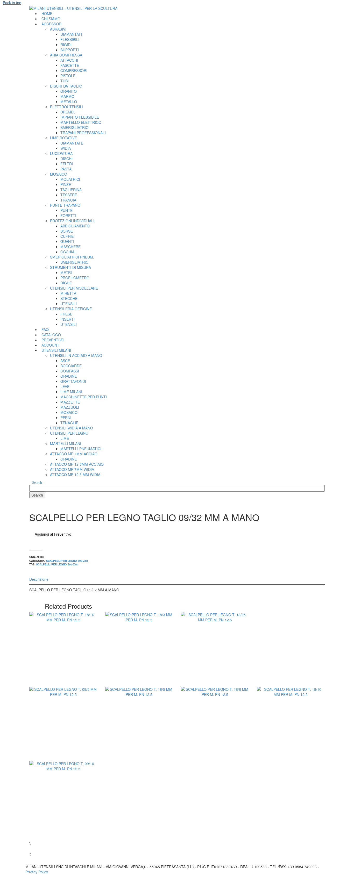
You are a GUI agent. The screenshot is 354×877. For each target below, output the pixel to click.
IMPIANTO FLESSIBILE (79, 117)
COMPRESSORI (73, 70)
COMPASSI (69, 370)
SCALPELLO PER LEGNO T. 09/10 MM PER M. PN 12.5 (63, 807)
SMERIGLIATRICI (74, 127)
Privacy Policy (36, 871)
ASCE (65, 360)
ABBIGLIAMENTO (75, 225)
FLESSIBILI (69, 39)
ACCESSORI (51, 23)
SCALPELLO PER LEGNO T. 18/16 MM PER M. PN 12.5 (63, 658)
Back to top (12, 2)
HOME (46, 13)
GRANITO (68, 91)
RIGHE (66, 282)
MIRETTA (68, 293)
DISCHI (66, 158)
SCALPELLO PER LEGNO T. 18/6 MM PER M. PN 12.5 (215, 732)
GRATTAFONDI (73, 381)
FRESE (66, 314)
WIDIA (65, 148)
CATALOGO (51, 334)
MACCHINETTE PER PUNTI (83, 396)
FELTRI (66, 163)
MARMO (67, 96)
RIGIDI (66, 44)
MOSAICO (68, 412)
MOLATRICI (70, 179)
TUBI (64, 80)
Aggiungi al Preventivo (53, 534)
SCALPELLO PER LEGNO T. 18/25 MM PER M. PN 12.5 (215, 658)
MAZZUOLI (69, 407)
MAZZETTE (70, 402)
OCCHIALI (68, 251)
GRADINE (68, 376)
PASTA (66, 168)
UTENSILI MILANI (56, 350)
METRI (66, 272)
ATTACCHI (69, 60)
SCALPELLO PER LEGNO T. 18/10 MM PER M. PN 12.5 (291, 732)
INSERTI (67, 319)
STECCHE (68, 298)
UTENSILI (68, 303)
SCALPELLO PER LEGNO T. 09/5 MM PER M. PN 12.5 (63, 732)
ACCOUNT (50, 345)
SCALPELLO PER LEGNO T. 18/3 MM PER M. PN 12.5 (139, 658)
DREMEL (67, 111)
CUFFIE (67, 236)
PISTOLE (67, 75)
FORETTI (68, 215)
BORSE (66, 231)
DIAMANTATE (71, 143)
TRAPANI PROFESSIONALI (83, 132)
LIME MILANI (71, 391)
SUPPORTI (69, 49)
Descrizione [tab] (38, 579)
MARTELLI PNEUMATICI (80, 448)
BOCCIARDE (71, 365)
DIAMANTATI (71, 34)
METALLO (68, 101)
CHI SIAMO (50, 18)
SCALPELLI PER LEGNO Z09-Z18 (67, 561)
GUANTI (67, 241)
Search (37, 483)
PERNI (65, 417)
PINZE (65, 184)
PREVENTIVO (52, 339)
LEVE (64, 386)
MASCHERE (70, 246)
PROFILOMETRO (74, 277)
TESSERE (68, 194)
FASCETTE (69, 65)
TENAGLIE (69, 422)
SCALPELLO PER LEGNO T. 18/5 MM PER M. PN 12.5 (139, 732)
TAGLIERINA (71, 189)
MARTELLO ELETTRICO (80, 122)
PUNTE (66, 210)
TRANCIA (68, 200)
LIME (64, 438)
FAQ (45, 329)
